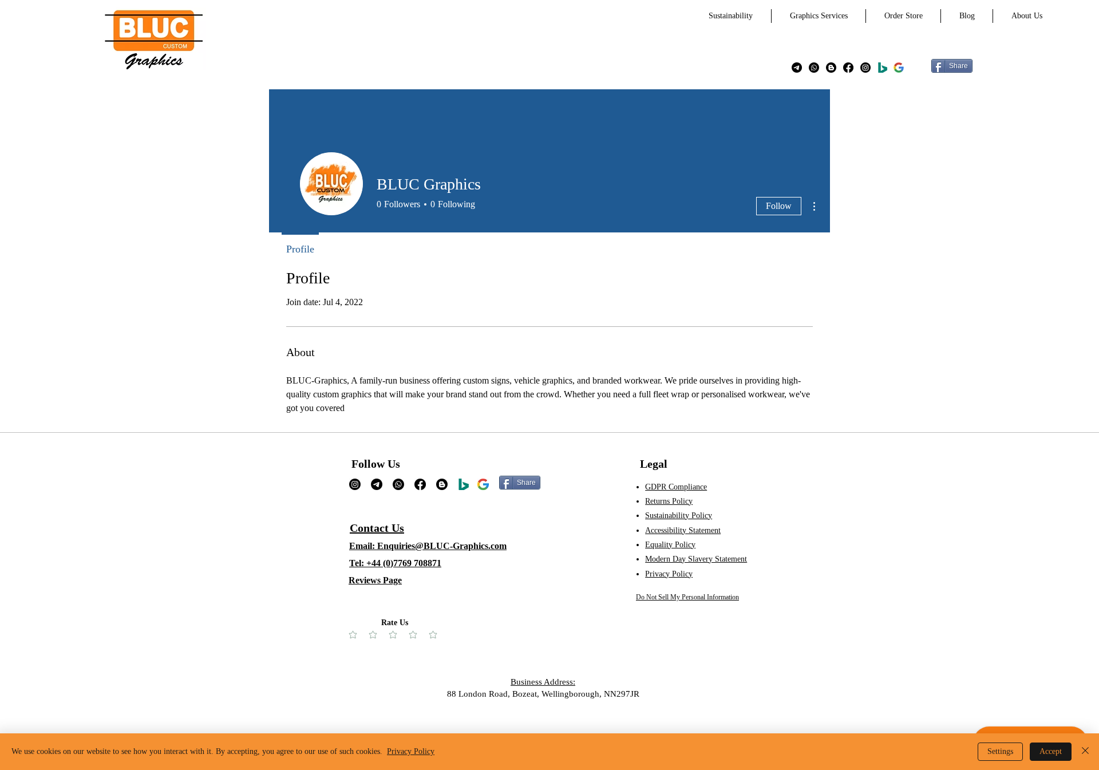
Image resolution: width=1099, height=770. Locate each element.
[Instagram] (865, 67)
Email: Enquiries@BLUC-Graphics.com (428, 546)
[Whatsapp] (814, 67)
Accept (1050, 751)
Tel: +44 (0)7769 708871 (395, 563)
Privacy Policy (410, 751)
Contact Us (377, 528)
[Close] (1085, 752)
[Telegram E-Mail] (376, 484)
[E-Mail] (797, 67)
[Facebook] (848, 67)
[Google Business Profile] (899, 67)
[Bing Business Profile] (882, 67)
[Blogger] (831, 67)
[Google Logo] (483, 484)
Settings (1000, 751)
